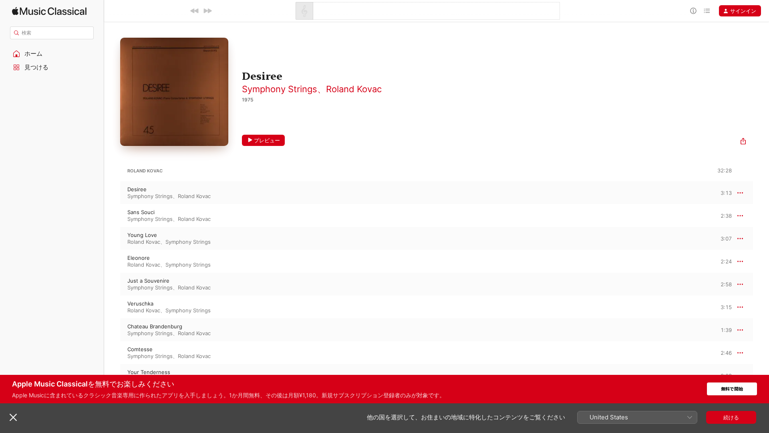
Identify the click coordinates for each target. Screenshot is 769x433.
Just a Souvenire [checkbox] (148, 280)
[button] (52, 54)
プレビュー (267, 140)
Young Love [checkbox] (142, 235)
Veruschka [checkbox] (140, 303)
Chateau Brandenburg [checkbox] (154, 326)
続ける (731, 417)
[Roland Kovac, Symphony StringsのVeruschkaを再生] (112, 307)
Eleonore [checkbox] (138, 258)
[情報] (693, 10)
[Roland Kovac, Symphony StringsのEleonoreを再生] (112, 261)
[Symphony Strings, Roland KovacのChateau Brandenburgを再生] (112, 330)
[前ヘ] (194, 10)
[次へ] (207, 10)
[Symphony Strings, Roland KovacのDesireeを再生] (112, 193)
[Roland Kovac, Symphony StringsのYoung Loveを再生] (112, 238)
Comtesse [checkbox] (140, 349)
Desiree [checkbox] (137, 189)
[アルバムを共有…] (743, 142)
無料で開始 (732, 389)
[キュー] (707, 10)
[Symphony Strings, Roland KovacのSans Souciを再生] (112, 215)
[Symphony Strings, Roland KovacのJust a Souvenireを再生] (112, 284)
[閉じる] (13, 417)
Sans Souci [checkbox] (141, 212)
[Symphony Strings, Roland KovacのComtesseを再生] (112, 353)
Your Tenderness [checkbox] (148, 372)
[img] (49, 11)
